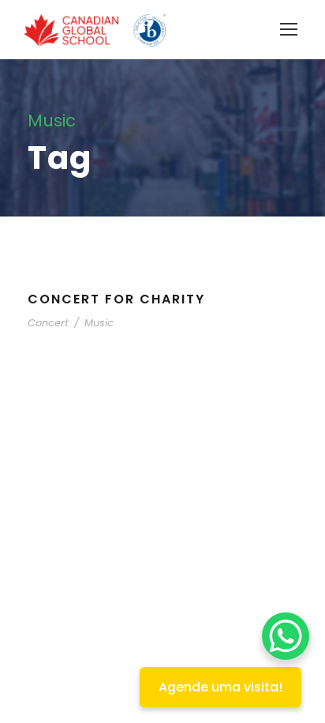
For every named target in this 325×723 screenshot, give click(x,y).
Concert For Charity (116, 299)
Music (99, 322)
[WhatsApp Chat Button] (285, 636)
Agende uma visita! (220, 687)
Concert (48, 322)
